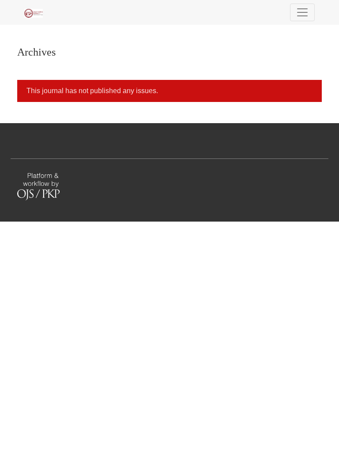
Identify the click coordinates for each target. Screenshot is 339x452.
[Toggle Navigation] (302, 12)
